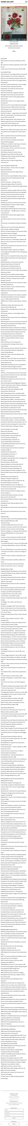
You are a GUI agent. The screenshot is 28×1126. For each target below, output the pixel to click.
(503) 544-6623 (14, 1098)
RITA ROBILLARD (14, 42)
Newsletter (14, 1108)
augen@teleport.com (14, 1100)
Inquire (14, 1123)
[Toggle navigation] (26, 1)
